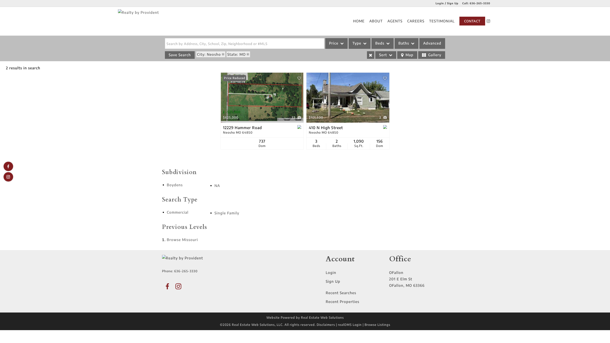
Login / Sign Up (447, 3)
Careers (415, 21)
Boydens (175, 185)
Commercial (177, 212)
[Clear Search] (370, 55)
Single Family (226, 213)
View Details (262, 98)
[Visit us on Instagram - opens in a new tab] (488, 21)
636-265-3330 (480, 3)
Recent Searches (341, 293)
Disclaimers (326, 325)
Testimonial (442, 21)
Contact (472, 21)
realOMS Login (350, 325)
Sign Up (333, 281)
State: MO (236, 54)
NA (217, 185)
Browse (182, 239)
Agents (394, 21)
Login (331, 272)
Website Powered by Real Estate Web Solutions (305, 317)
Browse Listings (377, 325)
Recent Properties (342, 301)
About (376, 21)
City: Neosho (209, 54)
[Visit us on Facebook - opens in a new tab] (8, 166)
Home (359, 21)
